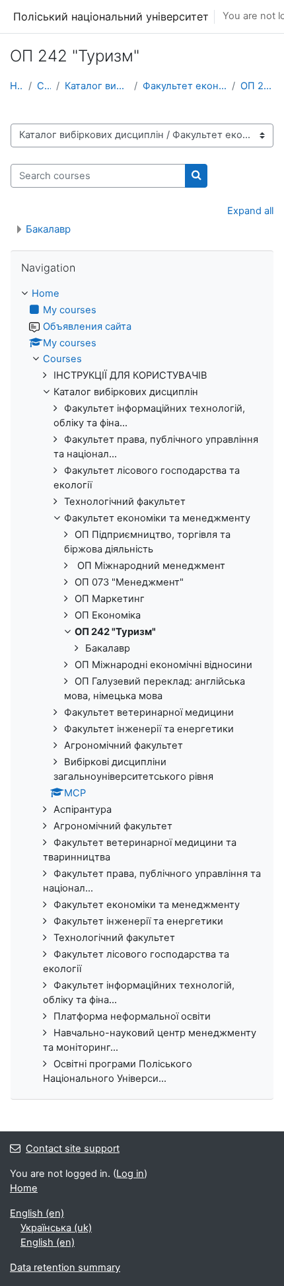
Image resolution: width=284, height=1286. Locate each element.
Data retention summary (65, 1267)
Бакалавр (48, 229)
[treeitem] (142, 686)
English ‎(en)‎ (37, 1213)
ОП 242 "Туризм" (257, 86)
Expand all (250, 211)
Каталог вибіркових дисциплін (97, 86)
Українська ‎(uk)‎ (56, 1228)
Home (16, 86)
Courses (44, 86)
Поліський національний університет (111, 16)
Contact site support (73, 1148)
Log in (130, 1174)
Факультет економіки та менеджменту (185, 86)
